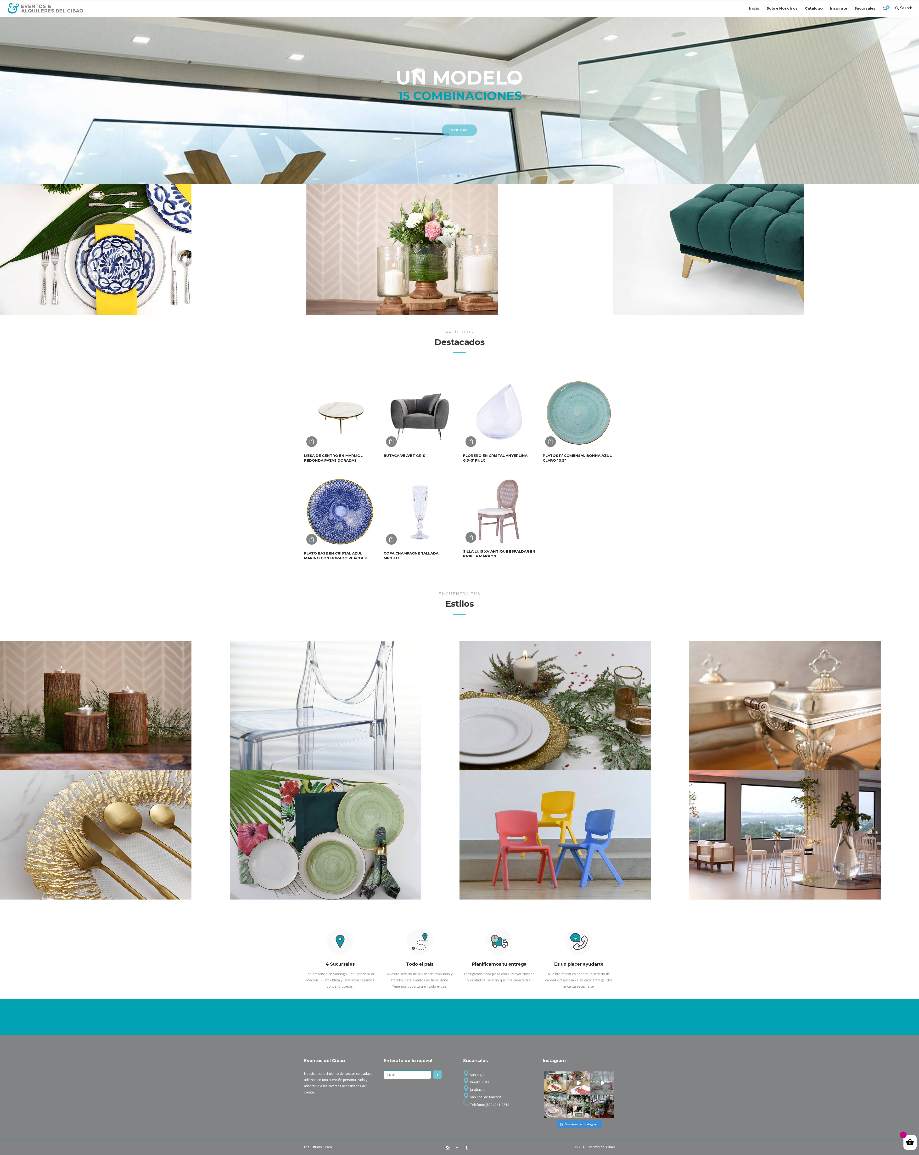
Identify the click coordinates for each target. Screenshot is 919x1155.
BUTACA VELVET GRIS (404, 455)
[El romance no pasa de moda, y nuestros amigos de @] (578, 1106)
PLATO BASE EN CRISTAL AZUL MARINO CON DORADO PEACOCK (335, 555)
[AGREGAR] (311, 441)
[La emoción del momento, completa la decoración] (602, 1106)
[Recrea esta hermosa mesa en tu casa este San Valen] (555, 1082)
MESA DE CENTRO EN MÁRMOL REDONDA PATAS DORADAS (333, 458)
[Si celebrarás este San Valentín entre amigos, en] (602, 1082)
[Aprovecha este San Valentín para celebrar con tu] (578, 1082)
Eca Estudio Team (318, 1147)
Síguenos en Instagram (582, 1124)
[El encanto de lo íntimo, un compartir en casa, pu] (555, 1106)
